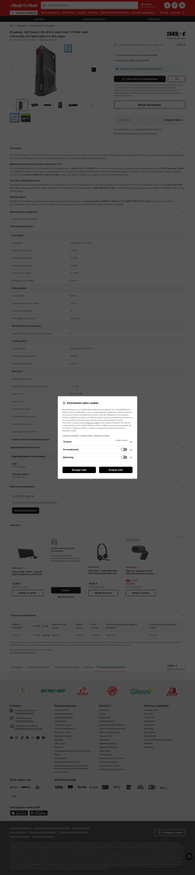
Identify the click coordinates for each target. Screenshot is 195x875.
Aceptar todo (116, 469)
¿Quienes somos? (86, 435)
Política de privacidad (70, 435)
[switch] (124, 449)
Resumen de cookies (101, 435)
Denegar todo (79, 469)
